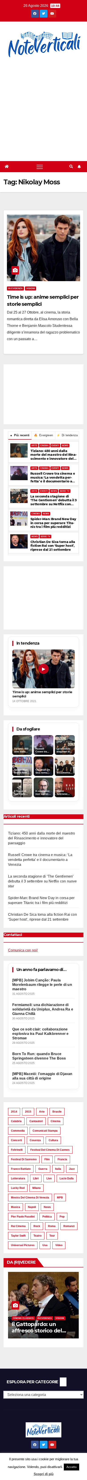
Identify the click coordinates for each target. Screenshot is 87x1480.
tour (52, 1235)
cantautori (36, 1121)
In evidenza (15, 288)
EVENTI (55, 445)
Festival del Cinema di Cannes (50, 1149)
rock (36, 1226)
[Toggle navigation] (40, 166)
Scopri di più (44, 1474)
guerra (42, 1168)
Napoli (32, 1207)
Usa (45, 1245)
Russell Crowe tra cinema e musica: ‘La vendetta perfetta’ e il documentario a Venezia (52, 477)
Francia (62, 1159)
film (47, 1159)
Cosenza (35, 1140)
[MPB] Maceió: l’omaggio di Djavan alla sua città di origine (42, 1076)
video (58, 1245)
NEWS (65, 445)
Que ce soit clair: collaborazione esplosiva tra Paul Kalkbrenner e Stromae (40, 1033)
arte (42, 1111)
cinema (55, 1121)
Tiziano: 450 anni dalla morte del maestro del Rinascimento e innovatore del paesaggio (53, 455)
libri (36, 1178)
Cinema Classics (23, 1318)
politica (47, 1216)
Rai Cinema (18, 1226)
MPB (60, 1197)
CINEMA (44, 445)
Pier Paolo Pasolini (23, 1216)
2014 (14, 1111)
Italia (58, 1168)
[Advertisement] (43, 110)
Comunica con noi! (23, 950)
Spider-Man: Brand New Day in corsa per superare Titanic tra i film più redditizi (53, 523)
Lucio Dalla (67, 1178)
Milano (36, 1188)
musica (15, 1207)
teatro (37, 1235)
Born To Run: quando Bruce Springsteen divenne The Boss (39, 1056)
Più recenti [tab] (19, 435)
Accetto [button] (71, 1467)
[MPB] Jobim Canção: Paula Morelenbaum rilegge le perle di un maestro (42, 984)
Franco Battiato (21, 1168)
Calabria (16, 1121)
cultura (53, 1140)
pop (62, 1216)
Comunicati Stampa (45, 1130)
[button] (71, 166)
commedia (18, 1130)
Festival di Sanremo (24, 1159)
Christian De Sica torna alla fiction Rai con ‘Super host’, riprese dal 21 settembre (52, 546)
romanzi (69, 1226)
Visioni (30, 288)
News (47, 1207)
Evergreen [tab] (43, 435)
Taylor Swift (18, 1235)
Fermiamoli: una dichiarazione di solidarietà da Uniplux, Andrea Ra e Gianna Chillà (42, 1009)
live (49, 1178)
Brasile (57, 1111)
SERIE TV (64, 491)
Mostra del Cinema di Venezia (30, 1197)
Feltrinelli (17, 1149)
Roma (52, 1226)
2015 (28, 1111)
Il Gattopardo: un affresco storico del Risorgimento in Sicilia (40, 1330)
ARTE (34, 445)
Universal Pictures (23, 1245)
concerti (16, 1140)
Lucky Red (18, 1188)
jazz (72, 1168)
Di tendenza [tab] (67, 435)
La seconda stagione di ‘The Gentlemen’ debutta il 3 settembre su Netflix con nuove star (53, 500)
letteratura (18, 1178)
